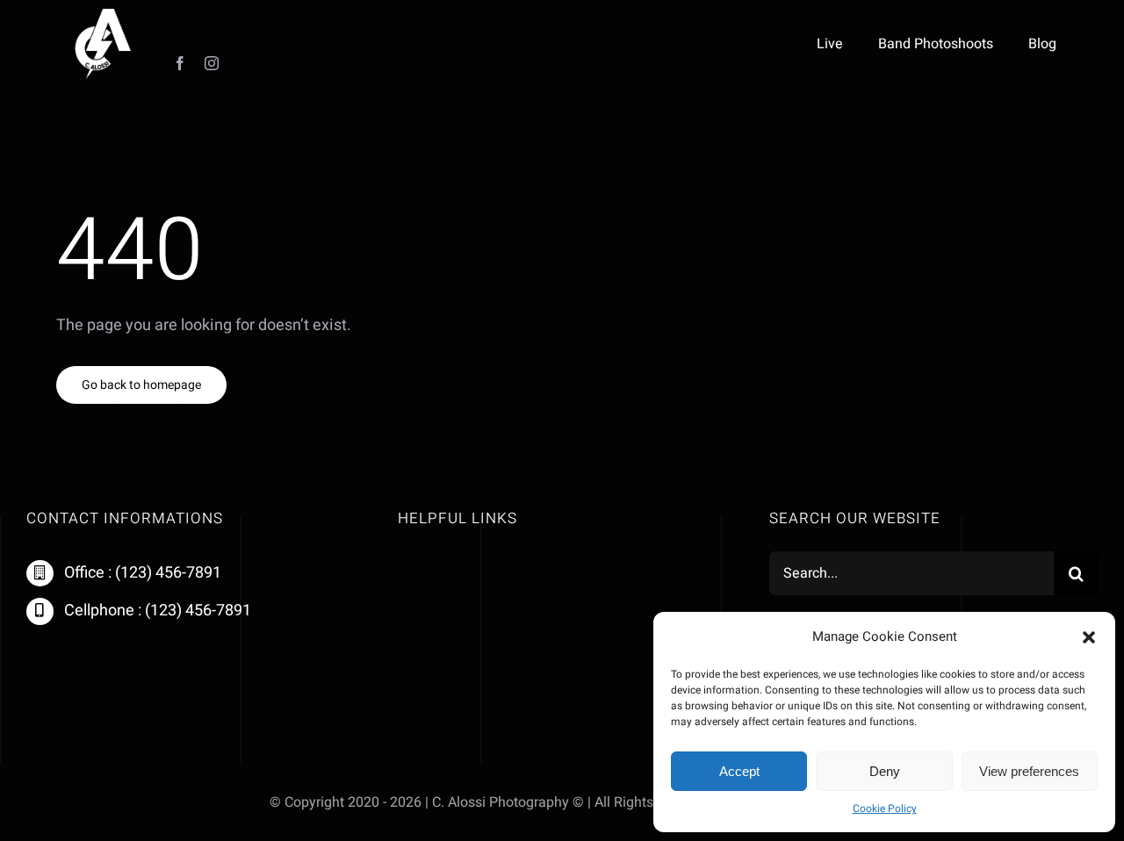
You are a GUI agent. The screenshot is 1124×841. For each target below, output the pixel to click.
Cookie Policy (885, 808)
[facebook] (180, 63)
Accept (739, 771)
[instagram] (212, 63)
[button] (1089, 637)
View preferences (1029, 771)
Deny (884, 771)
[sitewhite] (103, 16)
